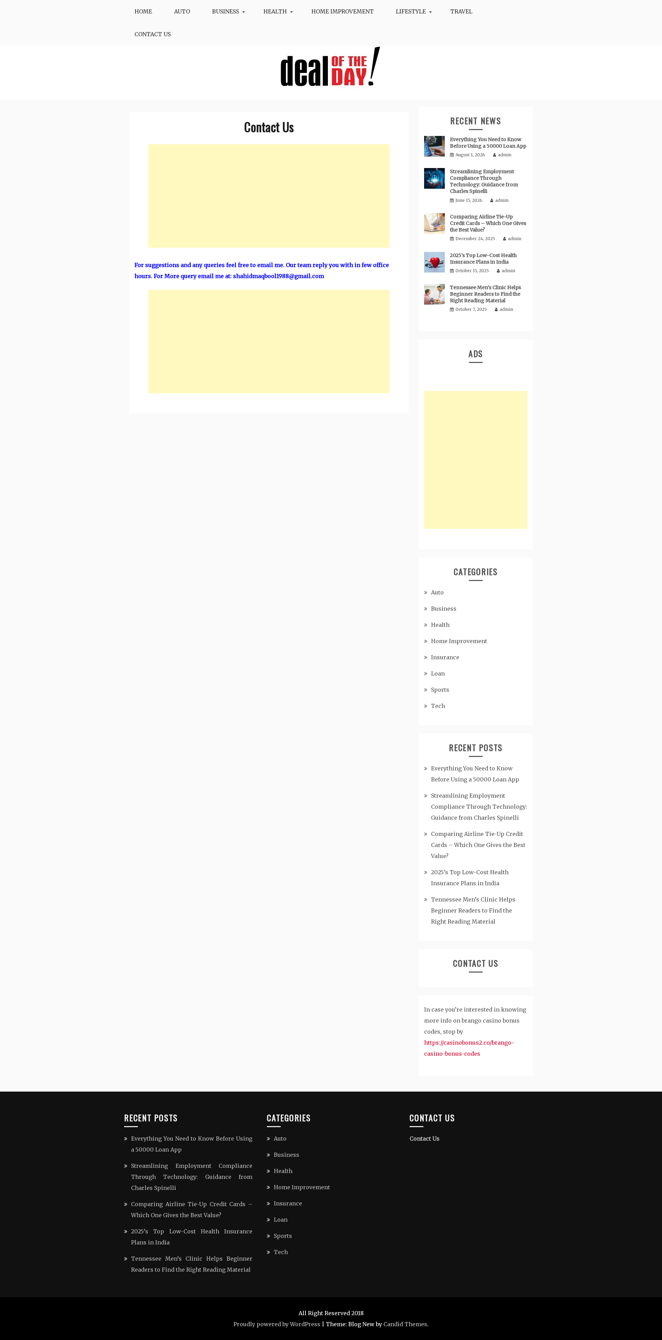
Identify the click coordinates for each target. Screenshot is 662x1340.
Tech (438, 705)
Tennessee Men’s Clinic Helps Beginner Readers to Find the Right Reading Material (485, 294)
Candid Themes (405, 1324)
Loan (438, 673)
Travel (461, 11)
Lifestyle (411, 11)
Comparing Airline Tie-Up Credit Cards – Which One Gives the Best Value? (488, 223)
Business (225, 11)
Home (143, 11)
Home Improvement (342, 11)
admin (504, 154)
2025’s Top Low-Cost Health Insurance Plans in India (483, 258)
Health (275, 11)
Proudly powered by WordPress (276, 1324)
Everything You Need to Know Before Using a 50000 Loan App (488, 142)
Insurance (445, 657)
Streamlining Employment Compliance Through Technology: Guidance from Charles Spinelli (484, 181)
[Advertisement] (269, 196)
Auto (182, 11)
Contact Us (152, 34)
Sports (440, 689)
